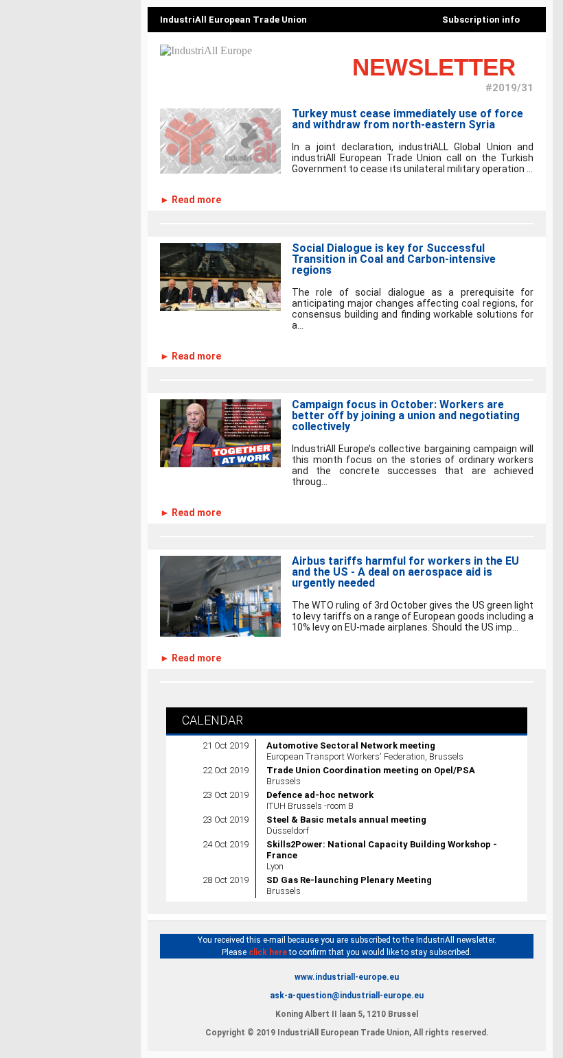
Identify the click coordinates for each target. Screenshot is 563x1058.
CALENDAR (209, 720)
